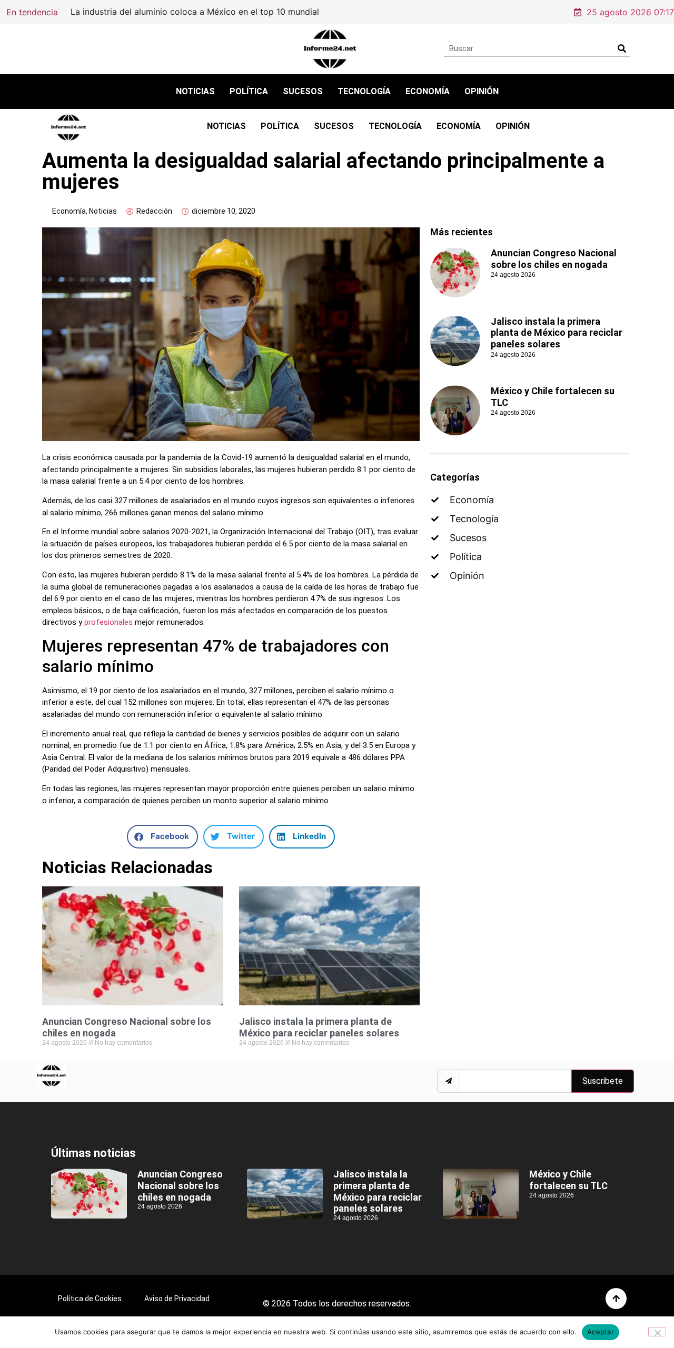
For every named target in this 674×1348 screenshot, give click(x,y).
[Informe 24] (330, 48)
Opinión (481, 91)
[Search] (621, 48)
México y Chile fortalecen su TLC (568, 1180)
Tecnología (364, 91)
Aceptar (600, 1331)
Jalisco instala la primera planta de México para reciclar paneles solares (319, 1027)
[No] (657, 1331)
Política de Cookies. (90, 1298)
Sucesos (303, 91)
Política (249, 91)
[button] (162, 836)
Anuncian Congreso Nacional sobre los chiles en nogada (554, 258)
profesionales (108, 622)
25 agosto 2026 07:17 (630, 12)
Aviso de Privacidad (177, 1298)
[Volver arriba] (616, 1298)
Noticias (195, 91)
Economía (427, 91)
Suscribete (602, 1081)
